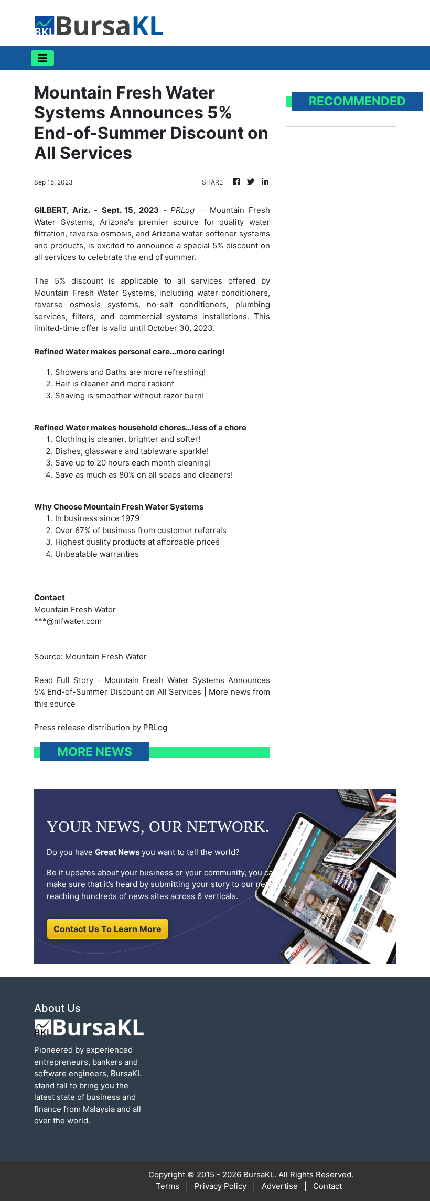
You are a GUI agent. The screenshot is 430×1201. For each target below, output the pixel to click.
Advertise (280, 1186)
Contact (327, 1186)
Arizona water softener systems (211, 234)
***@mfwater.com (68, 621)
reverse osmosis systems (86, 304)
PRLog (182, 210)
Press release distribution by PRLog (100, 727)
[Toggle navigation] (42, 58)
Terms (167, 1186)
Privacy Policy (220, 1186)
